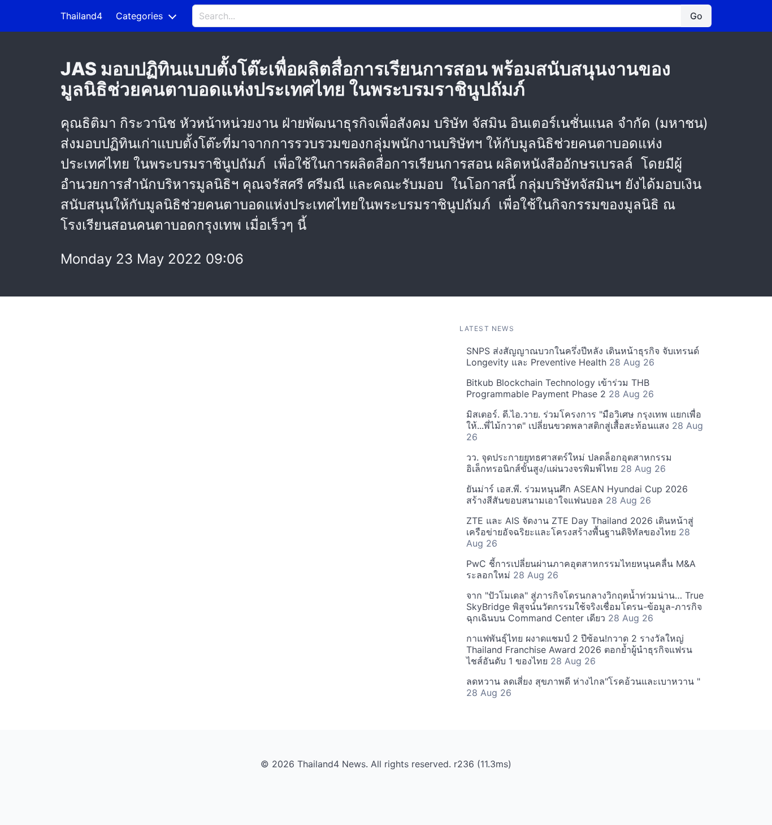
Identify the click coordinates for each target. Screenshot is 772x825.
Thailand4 (81, 16)
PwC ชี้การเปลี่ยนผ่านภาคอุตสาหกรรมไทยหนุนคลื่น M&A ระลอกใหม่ (581, 569)
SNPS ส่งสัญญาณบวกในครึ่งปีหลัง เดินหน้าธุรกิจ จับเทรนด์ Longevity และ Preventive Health (582, 356)
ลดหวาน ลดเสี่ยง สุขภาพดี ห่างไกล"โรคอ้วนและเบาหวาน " (583, 687)
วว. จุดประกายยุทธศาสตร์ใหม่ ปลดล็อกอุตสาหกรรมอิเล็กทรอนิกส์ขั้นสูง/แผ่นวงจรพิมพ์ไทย (569, 463)
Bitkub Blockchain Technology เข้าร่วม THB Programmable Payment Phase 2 (560, 388)
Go (696, 16)
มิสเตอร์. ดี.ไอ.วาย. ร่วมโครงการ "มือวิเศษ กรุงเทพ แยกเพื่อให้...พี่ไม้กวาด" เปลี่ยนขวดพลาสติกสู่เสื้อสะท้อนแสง (584, 425)
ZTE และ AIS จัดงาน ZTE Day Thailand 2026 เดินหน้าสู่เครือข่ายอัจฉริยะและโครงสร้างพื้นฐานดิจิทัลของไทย (579, 532)
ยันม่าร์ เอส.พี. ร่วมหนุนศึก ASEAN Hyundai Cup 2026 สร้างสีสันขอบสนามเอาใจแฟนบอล (577, 494)
